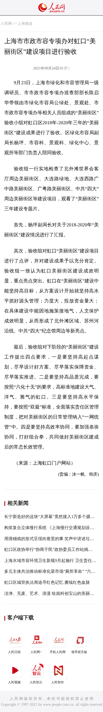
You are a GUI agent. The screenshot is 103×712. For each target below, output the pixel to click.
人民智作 (57, 682)
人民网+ (36, 652)
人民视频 (14, 682)
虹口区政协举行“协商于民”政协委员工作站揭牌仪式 (52, 549)
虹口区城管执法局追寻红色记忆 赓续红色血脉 (47, 582)
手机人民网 (57, 652)
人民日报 (14, 652)
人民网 (6, 24)
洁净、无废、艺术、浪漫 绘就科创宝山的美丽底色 (51, 593)
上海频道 (25, 24)
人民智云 (36, 682)
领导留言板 (79, 652)
